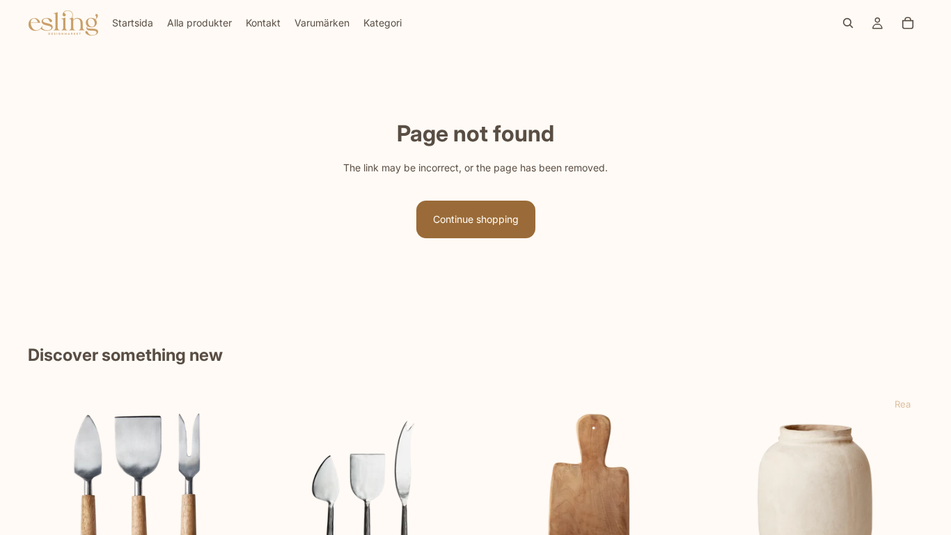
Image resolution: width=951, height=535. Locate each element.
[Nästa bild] (225, 498)
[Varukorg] (908, 23)
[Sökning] (848, 23)
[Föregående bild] (49, 498)
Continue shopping (476, 219)
